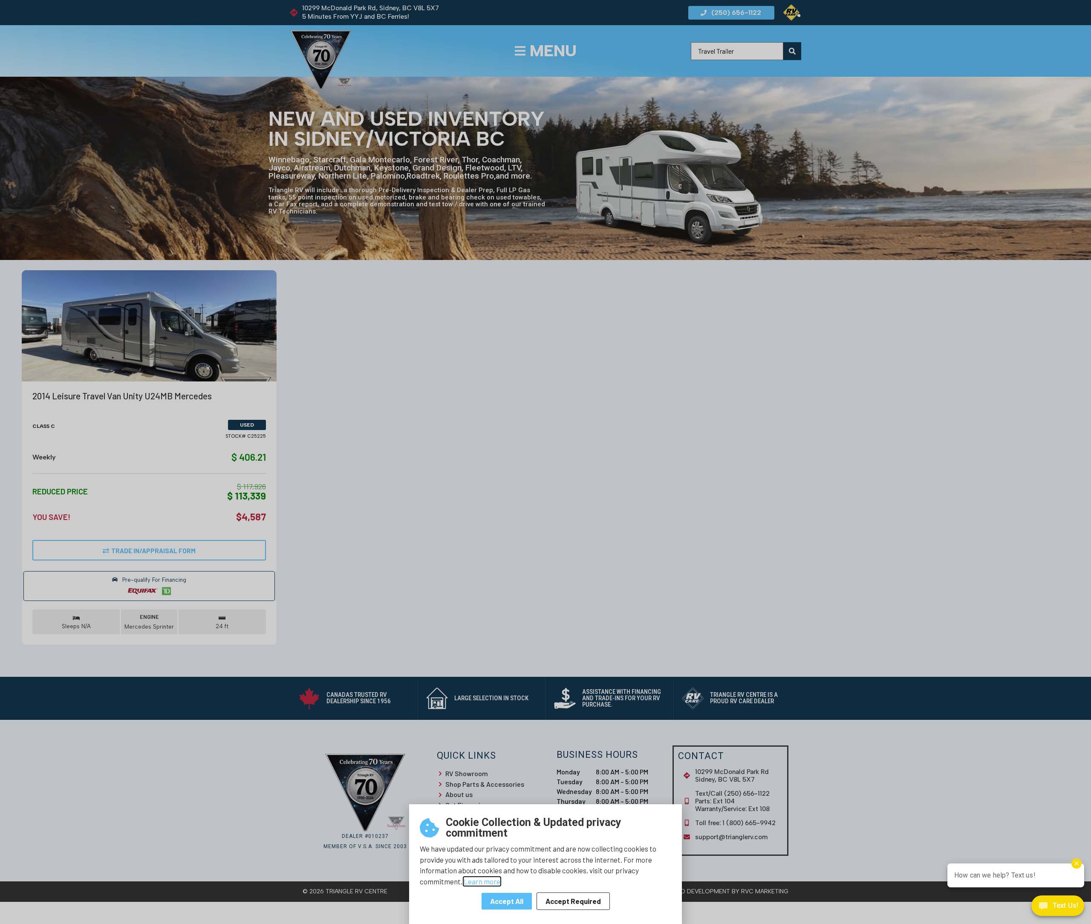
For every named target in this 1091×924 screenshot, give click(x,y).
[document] (545, 462)
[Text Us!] (1058, 907)
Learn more (482, 881)
